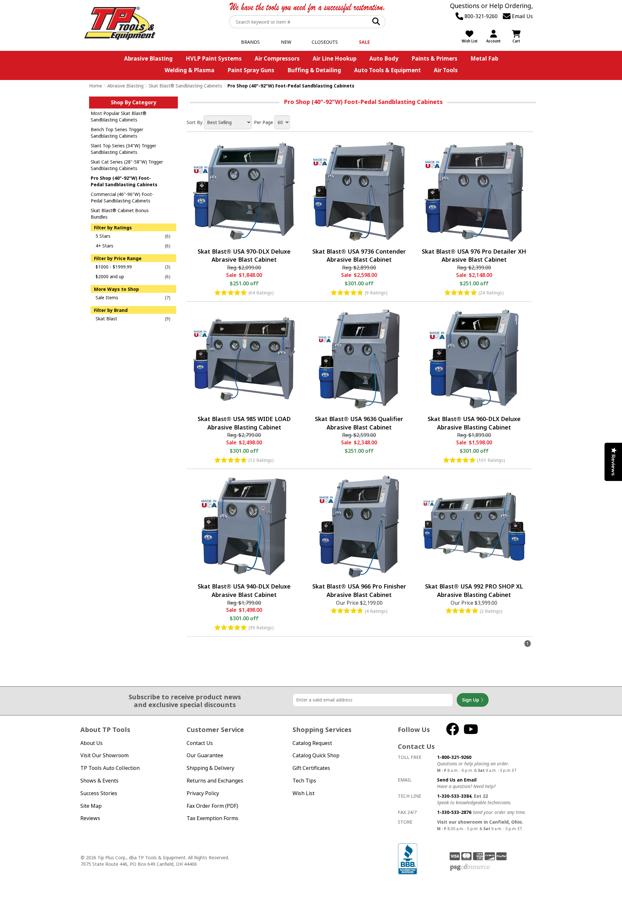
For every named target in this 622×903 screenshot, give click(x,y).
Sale (364, 42)
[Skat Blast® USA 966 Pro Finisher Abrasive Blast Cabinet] (359, 526)
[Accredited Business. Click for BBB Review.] (407, 858)
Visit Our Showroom (104, 755)
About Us (91, 743)
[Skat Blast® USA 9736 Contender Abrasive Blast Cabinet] (359, 191)
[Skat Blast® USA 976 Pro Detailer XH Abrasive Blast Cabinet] (474, 191)
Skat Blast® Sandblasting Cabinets (185, 86)
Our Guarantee (205, 755)
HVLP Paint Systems (214, 58)
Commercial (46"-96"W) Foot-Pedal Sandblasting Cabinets (122, 197)
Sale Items (107, 297)
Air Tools (446, 70)
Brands (250, 42)
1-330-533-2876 (454, 812)
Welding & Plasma (189, 70)
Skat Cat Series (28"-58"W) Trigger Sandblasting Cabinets (127, 165)
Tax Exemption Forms (212, 818)
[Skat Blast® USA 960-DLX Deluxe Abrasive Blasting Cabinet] (474, 359)
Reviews (90, 818)
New (286, 42)
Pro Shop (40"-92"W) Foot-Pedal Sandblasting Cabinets (124, 181)
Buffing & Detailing (314, 70)
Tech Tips (304, 780)
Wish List (304, 793)
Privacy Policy (203, 793)
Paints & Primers (434, 58)
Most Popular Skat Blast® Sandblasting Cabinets (118, 116)
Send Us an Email (457, 780)
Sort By (194, 122)
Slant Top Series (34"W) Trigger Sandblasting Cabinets (123, 149)
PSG (470, 867)
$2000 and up (110, 276)
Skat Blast (106, 318)
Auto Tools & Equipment (387, 70)
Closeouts (325, 42)
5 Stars (103, 236)
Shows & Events (99, 780)
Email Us (522, 16)
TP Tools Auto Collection (110, 768)
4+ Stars (104, 246)
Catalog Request (312, 743)
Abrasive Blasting (148, 58)
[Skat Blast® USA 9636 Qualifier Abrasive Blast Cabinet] (359, 359)
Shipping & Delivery (210, 768)
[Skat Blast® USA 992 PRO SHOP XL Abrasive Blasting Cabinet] (474, 526)
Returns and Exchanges (215, 780)
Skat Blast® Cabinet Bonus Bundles (120, 213)
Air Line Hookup (334, 58)
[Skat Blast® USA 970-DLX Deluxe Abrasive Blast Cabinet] (244, 191)
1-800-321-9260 (454, 757)
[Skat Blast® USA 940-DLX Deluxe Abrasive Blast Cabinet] (244, 526)
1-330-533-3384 (454, 796)
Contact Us (200, 743)
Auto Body (383, 58)
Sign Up (471, 700)
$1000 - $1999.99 (114, 267)
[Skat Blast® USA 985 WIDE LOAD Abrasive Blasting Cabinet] (244, 359)
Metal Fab (484, 58)
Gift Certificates (311, 768)
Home (95, 86)
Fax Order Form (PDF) (212, 805)
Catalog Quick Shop (316, 755)
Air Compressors (277, 58)
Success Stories (98, 793)
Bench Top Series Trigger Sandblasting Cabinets (117, 132)
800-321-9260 (480, 16)
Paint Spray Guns (250, 70)
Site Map (91, 805)
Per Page (263, 122)
